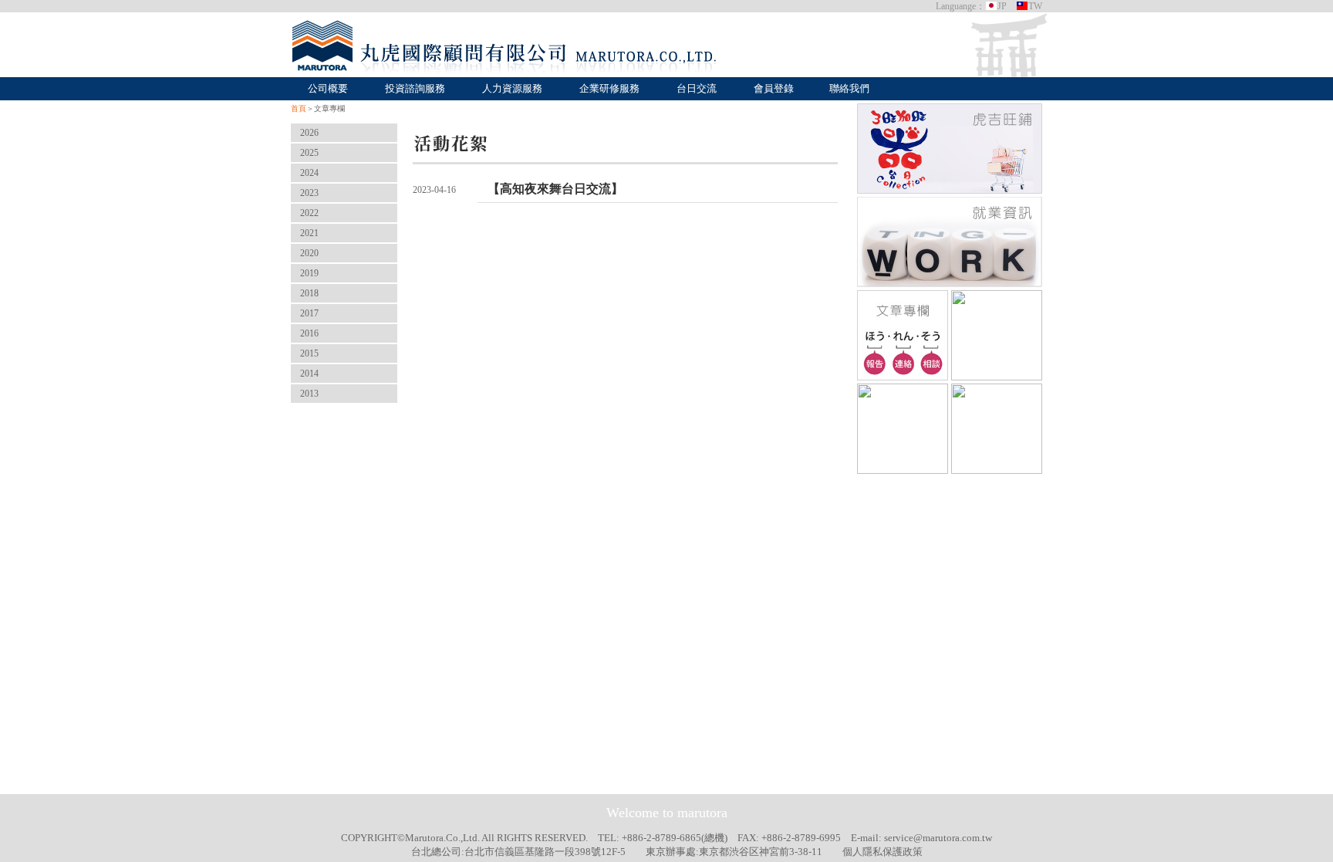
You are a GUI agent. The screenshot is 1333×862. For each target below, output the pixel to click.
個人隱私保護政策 (882, 851)
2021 (309, 233)
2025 (309, 152)
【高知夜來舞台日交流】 (555, 188)
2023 (309, 193)
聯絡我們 (849, 88)
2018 (309, 293)
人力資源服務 (512, 88)
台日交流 (697, 88)
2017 (309, 313)
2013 (309, 393)
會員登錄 (774, 88)
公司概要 (328, 88)
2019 (309, 273)
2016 (309, 333)
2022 (309, 213)
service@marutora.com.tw (938, 837)
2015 (309, 353)
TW (1035, 6)
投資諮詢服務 (415, 88)
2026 (309, 132)
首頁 (298, 108)
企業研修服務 (609, 88)
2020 (309, 253)
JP (1002, 6)
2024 (309, 172)
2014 (309, 373)
